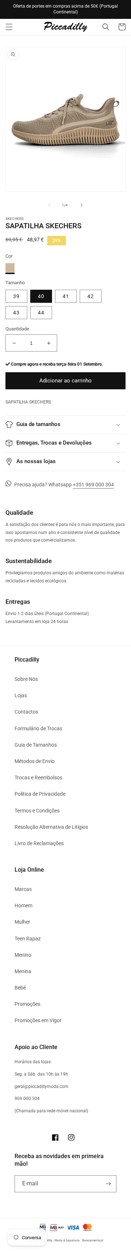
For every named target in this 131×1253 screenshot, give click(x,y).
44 (41, 313)
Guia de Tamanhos (36, 745)
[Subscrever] (108, 1183)
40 (41, 296)
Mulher (22, 922)
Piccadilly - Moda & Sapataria (60, 1240)
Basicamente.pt (92, 1240)
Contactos (26, 712)
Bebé (20, 988)
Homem (23, 905)
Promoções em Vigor (38, 1020)
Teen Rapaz (28, 938)
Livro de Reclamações (39, 843)
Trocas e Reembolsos (38, 777)
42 (90, 296)
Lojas (21, 695)
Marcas (23, 889)
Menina (23, 971)
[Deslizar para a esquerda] (49, 205)
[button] (9, 27)
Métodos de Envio (35, 761)
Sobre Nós (26, 679)
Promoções (27, 1004)
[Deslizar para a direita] (82, 205)
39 (16, 296)
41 (66, 296)
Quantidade (17, 329)
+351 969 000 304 (93, 484)
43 (16, 313)
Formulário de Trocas (38, 728)
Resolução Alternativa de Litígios (51, 827)
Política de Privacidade (40, 794)
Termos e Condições (37, 811)
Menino (23, 955)
